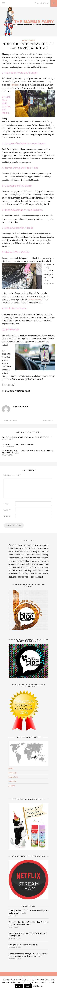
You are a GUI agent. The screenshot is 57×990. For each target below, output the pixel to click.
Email (7, 510)
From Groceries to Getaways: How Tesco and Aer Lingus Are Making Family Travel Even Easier (28, 955)
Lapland (12, 785)
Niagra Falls (13, 777)
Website (7, 516)
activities (14, 85)
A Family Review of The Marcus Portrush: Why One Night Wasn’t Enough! (28, 911)
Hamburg (12, 772)
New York (12, 781)
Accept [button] (18, 986)
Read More (38, 986)
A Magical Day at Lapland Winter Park (23, 945)
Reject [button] (28, 986)
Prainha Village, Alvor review (18, 444)
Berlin (11, 768)
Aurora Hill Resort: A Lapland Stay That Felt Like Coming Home (27, 934)
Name (7, 504)
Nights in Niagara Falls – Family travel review (26, 437)
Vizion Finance (34, 299)
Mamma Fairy (20, 406)
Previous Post (11, 421)
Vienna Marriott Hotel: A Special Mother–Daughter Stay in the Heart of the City (28, 923)
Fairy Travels (28, 40)
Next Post (47, 421)
